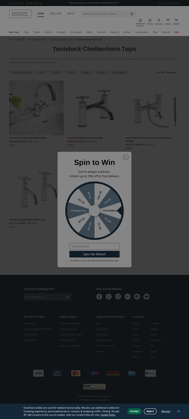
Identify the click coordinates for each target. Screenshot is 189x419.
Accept (134, 411)
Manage (165, 411)
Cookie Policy (108, 414)
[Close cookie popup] (178, 411)
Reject (150, 411)
